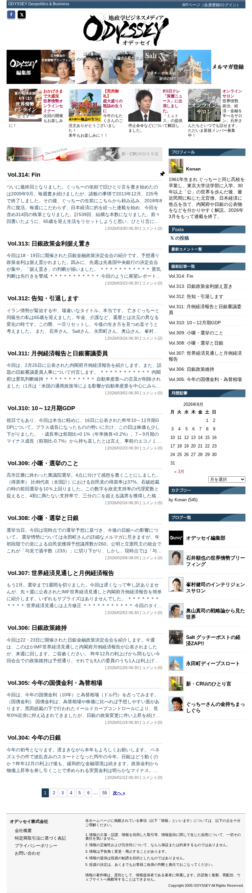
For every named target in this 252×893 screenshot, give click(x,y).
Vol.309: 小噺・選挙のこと (43, 463)
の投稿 (181, 238)
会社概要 (23, 830)
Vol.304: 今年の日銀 (34, 737)
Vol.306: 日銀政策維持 (37, 628)
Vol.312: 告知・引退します (43, 298)
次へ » (119, 792)
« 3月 (179, 471)
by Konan (178, 499)
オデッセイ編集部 (205, 538)
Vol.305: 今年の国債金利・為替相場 (55, 683)
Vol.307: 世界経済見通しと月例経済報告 (61, 573)
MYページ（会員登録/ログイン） (211, 5)
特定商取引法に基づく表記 (40, 838)
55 (104, 792)
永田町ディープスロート (213, 663)
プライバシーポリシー (36, 845)
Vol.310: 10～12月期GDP (41, 408)
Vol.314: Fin (24, 174)
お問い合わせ (27, 853)
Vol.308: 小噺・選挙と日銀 (43, 518)
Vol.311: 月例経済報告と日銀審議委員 (58, 353)
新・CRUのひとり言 (208, 683)
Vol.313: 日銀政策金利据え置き (49, 243)
